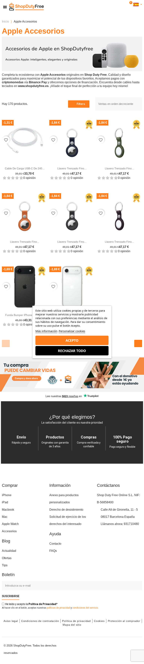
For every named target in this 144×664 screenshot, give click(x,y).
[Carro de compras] (130, 4)
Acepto (72, 340)
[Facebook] (102, 648)
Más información (46, 331)
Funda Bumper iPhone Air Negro (24, 314)
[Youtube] (119, 648)
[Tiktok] (136, 648)
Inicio (5, 21)
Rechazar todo (72, 350)
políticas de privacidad (58, 607)
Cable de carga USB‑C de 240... (24, 168)
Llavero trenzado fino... (71, 168)
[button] (119, 4)
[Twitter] (128, 648)
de (42, 604)
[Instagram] (111, 648)
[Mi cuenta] (124, 4)
